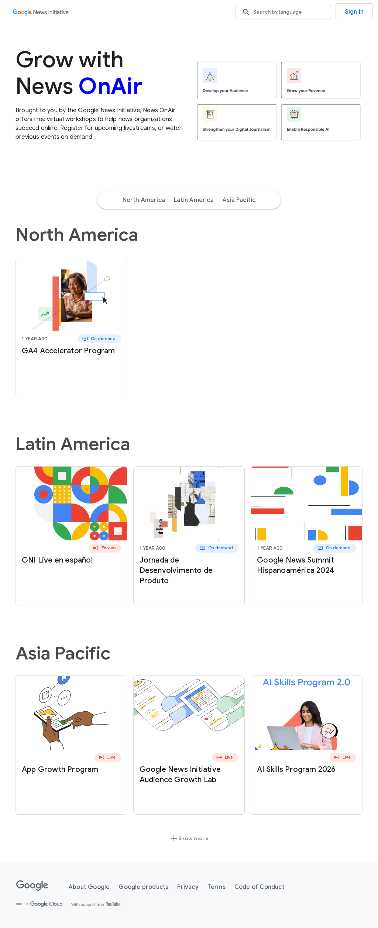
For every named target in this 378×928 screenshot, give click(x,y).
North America (144, 200)
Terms (216, 887)
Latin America (194, 200)
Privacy (187, 887)
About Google (89, 887)
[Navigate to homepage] (40, 11)
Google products (143, 887)
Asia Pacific (239, 200)
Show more (189, 838)
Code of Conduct (259, 887)
